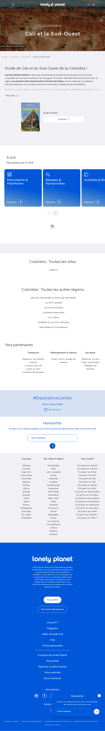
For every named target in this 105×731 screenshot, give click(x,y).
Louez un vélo (33, 369)
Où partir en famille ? (87, 515)
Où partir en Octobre (87, 495)
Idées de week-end (52, 634)
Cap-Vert (26, 472)
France (26, 485)
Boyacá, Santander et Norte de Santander (53, 298)
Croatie (26, 469)
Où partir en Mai (87, 479)
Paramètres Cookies (52, 725)
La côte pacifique (53, 308)
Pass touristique (90, 362)
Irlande (26, 492)
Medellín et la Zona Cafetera (53, 322)
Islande (26, 495)
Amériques (15, 57)
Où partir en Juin (87, 482)
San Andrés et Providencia (54, 327)
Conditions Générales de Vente (86, 721)
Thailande (26, 518)
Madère (53, 531)
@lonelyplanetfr (54, 410)
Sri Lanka (26, 515)
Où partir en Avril (87, 475)
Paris (53, 502)
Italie (26, 498)
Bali (53, 469)
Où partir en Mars (87, 472)
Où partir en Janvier (87, 466)
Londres (53, 482)
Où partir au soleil (87, 511)
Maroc (26, 505)
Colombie (52, 26)
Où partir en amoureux (87, 508)
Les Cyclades (53, 472)
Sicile (53, 518)
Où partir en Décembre (87, 502)
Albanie (26, 466)
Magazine (52, 628)
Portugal (26, 511)
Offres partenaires (52, 646)
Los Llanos (53, 317)
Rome (53, 511)
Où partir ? (52, 622)
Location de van (33, 366)
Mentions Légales (11, 721)
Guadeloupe (53, 485)
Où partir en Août (87, 488)
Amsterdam (53, 466)
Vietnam (53, 534)
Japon (26, 502)
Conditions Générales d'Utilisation (58, 721)
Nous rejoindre (52, 672)
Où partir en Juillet (87, 485)
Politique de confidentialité (32, 721)
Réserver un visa (90, 359)
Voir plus (10, 96)
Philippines (26, 508)
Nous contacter (52, 678)
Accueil (5, 57)
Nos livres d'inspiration (52, 609)
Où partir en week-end (87, 505)
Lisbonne (53, 479)
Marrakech (53, 495)
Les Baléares (53, 525)
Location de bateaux (33, 372)
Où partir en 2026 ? (87, 518)
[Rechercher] (89, 5)
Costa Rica (26, 475)
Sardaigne (53, 515)
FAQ (52, 640)
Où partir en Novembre (87, 498)
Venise (53, 528)
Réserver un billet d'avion (52, 667)
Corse (53, 475)
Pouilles (53, 505)
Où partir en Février (87, 469)
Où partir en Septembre (87, 492)
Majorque (53, 488)
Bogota (53, 270)
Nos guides (52, 600)
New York (53, 498)
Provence (53, 508)
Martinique (53, 492)
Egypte (26, 482)
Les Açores (53, 521)
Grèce (26, 488)
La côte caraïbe (53, 303)
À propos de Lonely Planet (52, 655)
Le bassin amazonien (53, 313)
